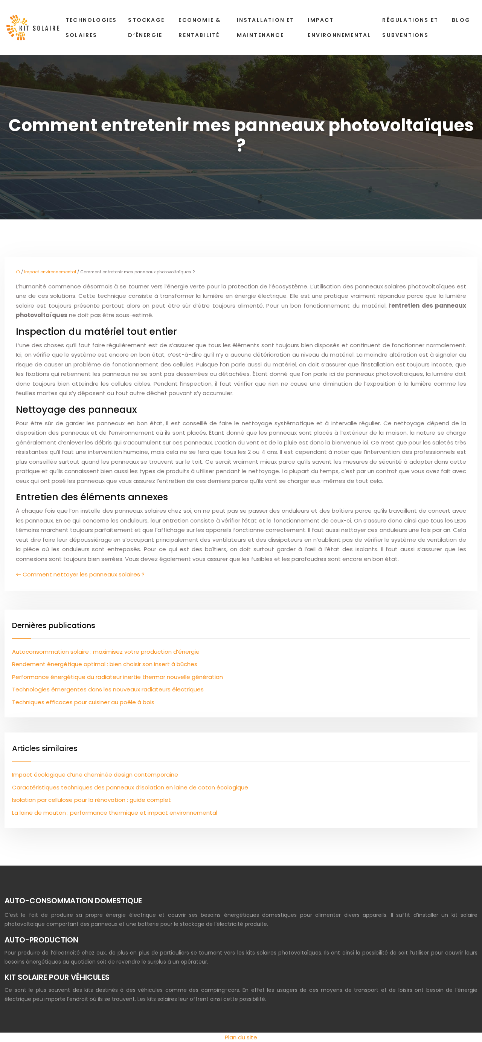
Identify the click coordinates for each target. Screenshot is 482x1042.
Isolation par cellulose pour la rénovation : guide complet (91, 800)
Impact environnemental (339, 27)
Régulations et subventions (410, 27)
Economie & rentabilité (199, 27)
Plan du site (241, 1037)
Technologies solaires (91, 27)
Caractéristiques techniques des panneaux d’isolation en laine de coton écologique (130, 787)
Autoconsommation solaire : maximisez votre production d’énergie (106, 652)
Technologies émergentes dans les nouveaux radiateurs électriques (108, 689)
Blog (461, 20)
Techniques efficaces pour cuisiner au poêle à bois (83, 702)
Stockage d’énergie (146, 27)
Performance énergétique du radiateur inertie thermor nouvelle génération (117, 677)
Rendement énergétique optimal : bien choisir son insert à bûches (104, 664)
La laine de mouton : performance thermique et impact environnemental (114, 813)
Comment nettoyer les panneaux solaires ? (84, 574)
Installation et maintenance (265, 27)
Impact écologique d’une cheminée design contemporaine (95, 774)
